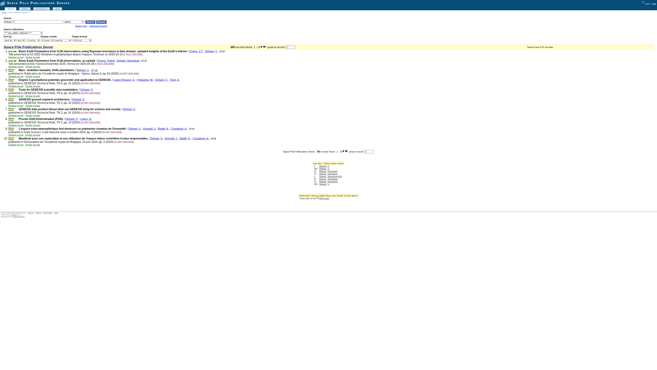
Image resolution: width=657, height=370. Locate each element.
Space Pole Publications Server (38, 3)
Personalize (41, 9)
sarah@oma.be (18, 217)
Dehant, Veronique (128, 60)
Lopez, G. (86, 119)
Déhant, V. (324, 184)
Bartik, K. (163, 128)
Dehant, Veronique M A (330, 176)
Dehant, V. (211, 51)
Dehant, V (324, 166)
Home (4, 12)
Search (11, 9)
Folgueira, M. (145, 79)
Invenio (14, 215)
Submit (25, 9)
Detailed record (15, 57)
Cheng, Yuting (106, 60)
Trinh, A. (175, 79)
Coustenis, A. (179, 128)
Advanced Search (98, 26)
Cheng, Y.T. (196, 51)
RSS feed (324, 198)
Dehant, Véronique (328, 179)
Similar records (32, 57)
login (654, 4)
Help (57, 9)
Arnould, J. (149, 128)
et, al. (94, 70)
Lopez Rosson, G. (124, 79)
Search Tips (81, 26)
